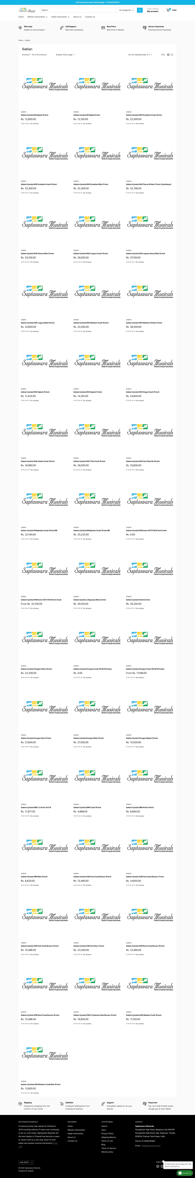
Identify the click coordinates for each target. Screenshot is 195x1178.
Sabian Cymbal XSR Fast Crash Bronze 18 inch (40, 946)
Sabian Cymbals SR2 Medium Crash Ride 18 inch (40, 1084)
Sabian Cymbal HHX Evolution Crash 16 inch (144, 115)
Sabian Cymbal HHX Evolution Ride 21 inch (90, 184)
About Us (77, 17)
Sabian (27, 40)
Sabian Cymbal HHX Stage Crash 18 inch (142, 392)
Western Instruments (36, 17)
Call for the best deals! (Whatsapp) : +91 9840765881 (98, 2)
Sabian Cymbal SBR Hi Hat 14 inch (140, 807)
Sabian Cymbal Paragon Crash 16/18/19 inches (92, 669)
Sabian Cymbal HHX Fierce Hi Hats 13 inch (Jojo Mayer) (148, 184)
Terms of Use (107, 1141)
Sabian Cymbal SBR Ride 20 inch (34, 877)
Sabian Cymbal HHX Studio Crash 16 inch (38, 461)
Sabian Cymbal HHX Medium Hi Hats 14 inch (144, 323)
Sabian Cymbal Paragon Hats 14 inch (36, 738)
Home (21, 17)
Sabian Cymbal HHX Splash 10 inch (35, 392)
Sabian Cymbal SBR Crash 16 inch (87, 807)
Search (104, 1126)
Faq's (103, 1130)
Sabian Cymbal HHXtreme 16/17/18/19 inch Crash (146, 530)
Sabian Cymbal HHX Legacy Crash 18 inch (90, 253)
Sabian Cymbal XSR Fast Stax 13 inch (88, 946)
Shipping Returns (108, 1137)
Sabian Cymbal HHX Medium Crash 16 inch (90, 323)
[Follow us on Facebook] (157, 1166)
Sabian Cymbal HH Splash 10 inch (34, 115)
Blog (103, 1144)
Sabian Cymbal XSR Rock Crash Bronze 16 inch (145, 946)
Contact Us (90, 17)
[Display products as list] (172, 55)
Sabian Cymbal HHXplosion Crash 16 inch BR (39, 530)
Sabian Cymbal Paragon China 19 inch (36, 669)
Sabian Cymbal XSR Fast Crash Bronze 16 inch (92, 877)
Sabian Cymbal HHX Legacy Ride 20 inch (37, 323)
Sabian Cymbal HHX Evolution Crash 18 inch (39, 184)
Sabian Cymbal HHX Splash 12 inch (87, 392)
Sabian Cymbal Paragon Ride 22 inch (88, 738)
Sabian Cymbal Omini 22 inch (138, 600)
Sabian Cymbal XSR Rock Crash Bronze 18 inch (40, 1015)
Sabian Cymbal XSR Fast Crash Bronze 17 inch (145, 877)
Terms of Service (108, 1148)
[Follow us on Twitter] (162, 1166)
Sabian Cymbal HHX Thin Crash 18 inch (89, 461)
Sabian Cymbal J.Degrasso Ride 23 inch (89, 600)
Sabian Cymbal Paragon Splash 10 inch (142, 738)
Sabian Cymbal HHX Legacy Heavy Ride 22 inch (145, 253)
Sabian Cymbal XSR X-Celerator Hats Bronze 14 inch (94, 1015)
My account (152, 11)
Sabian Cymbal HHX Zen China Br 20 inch (143, 461)
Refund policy (107, 1152)
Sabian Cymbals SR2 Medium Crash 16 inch (143, 1015)
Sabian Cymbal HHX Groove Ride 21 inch (37, 253)
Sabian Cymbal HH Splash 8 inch (86, 115)
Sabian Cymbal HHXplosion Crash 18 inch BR (91, 530)
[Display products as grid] (168, 55)
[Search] (140, 10)
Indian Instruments (59, 17)
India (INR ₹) (24, 1162)
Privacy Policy (107, 1133)
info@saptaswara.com (151, 1145)
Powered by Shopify (26, 1171)
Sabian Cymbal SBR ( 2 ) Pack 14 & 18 (36, 807)
